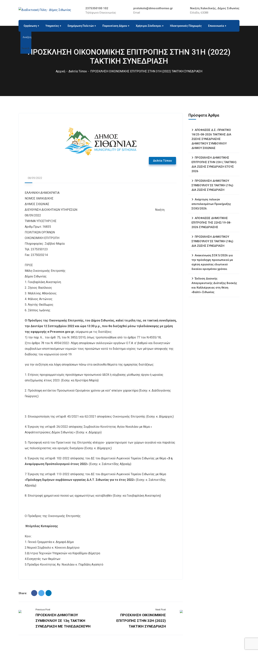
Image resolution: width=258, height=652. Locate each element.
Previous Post (43, 609)
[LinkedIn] (49, 593)
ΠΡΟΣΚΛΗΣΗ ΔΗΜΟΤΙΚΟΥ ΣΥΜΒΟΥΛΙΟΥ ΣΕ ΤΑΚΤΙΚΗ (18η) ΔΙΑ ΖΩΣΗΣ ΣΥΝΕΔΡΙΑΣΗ (212, 241)
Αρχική (60, 71)
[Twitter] (41, 593)
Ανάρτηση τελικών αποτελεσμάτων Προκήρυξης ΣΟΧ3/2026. (211, 204)
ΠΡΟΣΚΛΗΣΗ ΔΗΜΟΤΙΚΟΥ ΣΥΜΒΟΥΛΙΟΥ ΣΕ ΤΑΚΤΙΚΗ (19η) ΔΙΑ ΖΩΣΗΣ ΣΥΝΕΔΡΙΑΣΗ (212, 185)
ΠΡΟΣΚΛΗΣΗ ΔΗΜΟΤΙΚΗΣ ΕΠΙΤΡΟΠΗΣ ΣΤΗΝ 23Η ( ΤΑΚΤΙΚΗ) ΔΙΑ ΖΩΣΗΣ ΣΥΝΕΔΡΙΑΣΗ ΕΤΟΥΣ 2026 (214, 164)
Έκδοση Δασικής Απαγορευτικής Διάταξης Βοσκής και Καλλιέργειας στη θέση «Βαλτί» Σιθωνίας (214, 285)
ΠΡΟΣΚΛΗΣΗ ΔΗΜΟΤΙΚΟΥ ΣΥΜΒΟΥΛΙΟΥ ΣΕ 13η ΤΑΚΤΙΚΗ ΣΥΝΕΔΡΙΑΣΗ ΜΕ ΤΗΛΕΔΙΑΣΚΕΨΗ (63, 620)
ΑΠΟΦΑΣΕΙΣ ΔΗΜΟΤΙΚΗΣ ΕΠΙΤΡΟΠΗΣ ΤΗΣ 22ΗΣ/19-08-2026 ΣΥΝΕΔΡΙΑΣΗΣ (211, 222)
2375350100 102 (96, 8)
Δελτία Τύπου (78, 71)
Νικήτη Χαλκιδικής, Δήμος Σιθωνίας (214, 8)
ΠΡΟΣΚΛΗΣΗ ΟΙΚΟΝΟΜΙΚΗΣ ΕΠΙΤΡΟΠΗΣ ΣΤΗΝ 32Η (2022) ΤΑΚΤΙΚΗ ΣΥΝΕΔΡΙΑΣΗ (141, 620)
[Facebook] (34, 593)
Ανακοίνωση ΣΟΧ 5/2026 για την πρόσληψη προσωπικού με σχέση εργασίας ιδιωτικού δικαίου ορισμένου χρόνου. (212, 262)
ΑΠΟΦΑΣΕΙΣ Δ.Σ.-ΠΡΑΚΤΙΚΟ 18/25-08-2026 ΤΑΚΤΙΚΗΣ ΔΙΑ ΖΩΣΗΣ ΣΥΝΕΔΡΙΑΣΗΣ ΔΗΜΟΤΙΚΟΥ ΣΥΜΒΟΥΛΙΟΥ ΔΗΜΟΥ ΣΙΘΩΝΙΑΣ (211, 139)
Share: (23, 593)
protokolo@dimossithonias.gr (153, 8)
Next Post (160, 609)
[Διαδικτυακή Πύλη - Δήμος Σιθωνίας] (45, 10)
